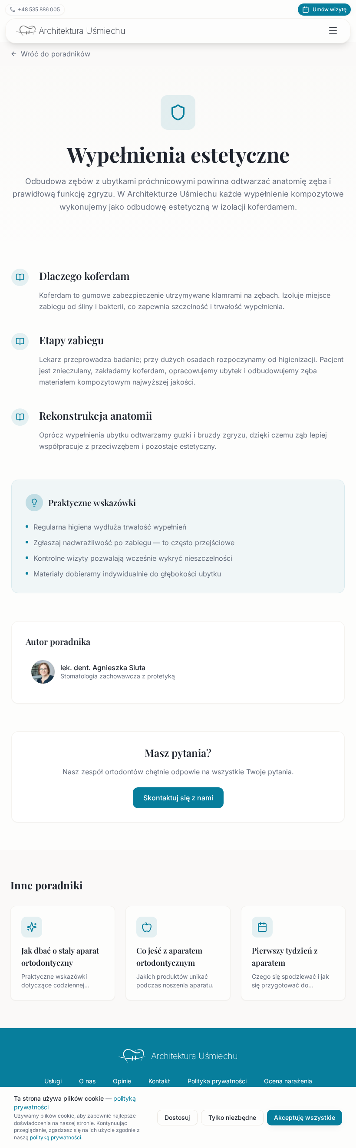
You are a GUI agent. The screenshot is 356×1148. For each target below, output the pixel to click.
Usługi (53, 1081)
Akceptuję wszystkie (304, 1117)
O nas (87, 1081)
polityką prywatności (55, 1137)
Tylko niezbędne (232, 1117)
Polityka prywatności (217, 1081)
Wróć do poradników (55, 53)
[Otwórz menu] (333, 31)
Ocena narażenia (288, 1081)
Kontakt (159, 1081)
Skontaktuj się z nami (178, 797)
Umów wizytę (329, 9)
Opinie (122, 1081)
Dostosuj (177, 1117)
